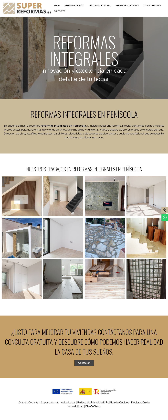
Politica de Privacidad (90, 402)
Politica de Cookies (117, 402)
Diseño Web (92, 406)
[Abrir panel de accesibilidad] (164, 210)
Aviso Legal (68, 402)
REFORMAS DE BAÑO (74, 5)
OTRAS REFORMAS (152, 5)
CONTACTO (59, 11)
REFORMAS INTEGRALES (127, 5)
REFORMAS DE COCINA (100, 5)
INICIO (57, 5)
